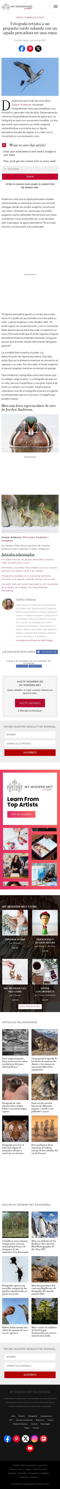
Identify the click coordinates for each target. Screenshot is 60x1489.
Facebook (41, 537)
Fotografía (32, 1416)
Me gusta (22, 666)
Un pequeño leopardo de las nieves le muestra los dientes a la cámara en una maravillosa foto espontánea (44, 1064)
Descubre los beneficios (31, 710)
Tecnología (45, 1424)
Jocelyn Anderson (22, 104)
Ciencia (34, 1424)
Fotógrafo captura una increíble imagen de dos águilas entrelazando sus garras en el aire (14, 1289)
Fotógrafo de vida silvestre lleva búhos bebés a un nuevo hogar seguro (14, 1107)
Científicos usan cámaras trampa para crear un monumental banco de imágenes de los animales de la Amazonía (15, 1246)
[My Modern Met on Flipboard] (43, 1438)
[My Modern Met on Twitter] (25, 1438)
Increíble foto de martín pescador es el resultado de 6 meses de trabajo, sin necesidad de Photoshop (29, 587)
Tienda (36, 1428)
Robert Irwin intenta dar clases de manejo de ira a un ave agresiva (15, 1330)
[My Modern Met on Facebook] (7, 1438)
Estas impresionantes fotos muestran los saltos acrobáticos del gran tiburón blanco (15, 1062)
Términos (34, 1477)
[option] (16, 872)
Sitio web (28, 537)
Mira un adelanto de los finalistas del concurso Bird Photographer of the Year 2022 (43, 1244)
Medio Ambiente (20, 1424)
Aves (41, 17)
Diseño (22, 1416)
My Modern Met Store (19, 906)
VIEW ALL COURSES (21, 814)
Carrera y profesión (24, 1420)
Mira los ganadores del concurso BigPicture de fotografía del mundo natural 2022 (43, 1289)
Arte (13, 1416)
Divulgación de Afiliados (38, 1473)
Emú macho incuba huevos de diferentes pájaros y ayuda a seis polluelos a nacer (42, 1107)
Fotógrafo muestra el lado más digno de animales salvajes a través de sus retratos (13, 1148)
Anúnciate (22, 1473)
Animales (30, 17)
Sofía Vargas (23, 40)
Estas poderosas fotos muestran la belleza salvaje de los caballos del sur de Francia (44, 1148)
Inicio (19, 17)
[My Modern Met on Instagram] (34, 1438)
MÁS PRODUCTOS (30, 1006)
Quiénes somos (17, 1469)
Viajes (26, 1428)
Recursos (40, 1420)
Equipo (28, 1469)
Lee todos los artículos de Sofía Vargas (34, 640)
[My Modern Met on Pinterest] (16, 1438)
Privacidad (23, 1477)
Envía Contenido (40, 1469)
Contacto (12, 1473)
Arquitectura (46, 1416)
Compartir (48, 652)
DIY (11, 1420)
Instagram (7, 540)
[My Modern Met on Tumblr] (52, 1438)
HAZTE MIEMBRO (30, 703)
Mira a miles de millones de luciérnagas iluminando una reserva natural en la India (44, 1331)
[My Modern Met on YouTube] (30, 1448)
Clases (50, 1420)
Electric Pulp (43, 1484)
